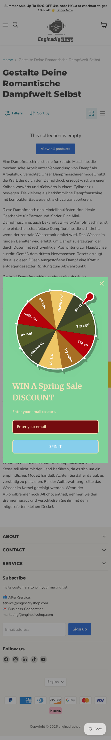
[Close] (102, 283)
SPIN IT (55, 446)
